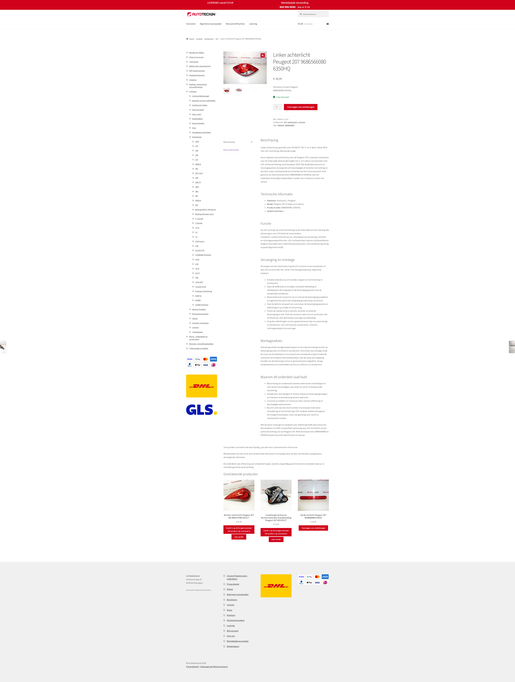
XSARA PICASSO (201, 305)
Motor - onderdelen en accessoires (198, 337)
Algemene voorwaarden (211, 23)
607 (196, 205)
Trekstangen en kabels (198, 348)
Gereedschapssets (197, 75)
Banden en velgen (196, 52)
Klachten (231, 615)
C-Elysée (198, 223)
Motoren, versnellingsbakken (201, 344)
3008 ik (198, 164)
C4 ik (197, 259)
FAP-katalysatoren (197, 70)
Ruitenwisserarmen (200, 314)
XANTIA (198, 296)
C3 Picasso (199, 241)
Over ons (231, 636)
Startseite (191, 23)
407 (196, 196)
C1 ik (197, 227)
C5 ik (197, 268)
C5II (196, 277)
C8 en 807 (199, 282)
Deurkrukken (197, 119)
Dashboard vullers (199, 105)
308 (196, 178)
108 (196, 150)
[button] (263, 55)
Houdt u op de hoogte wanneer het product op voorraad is (239, 529)
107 (196, 146)
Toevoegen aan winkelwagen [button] (313, 528)
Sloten (195, 318)
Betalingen (232, 599)
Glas (194, 128)
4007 (197, 187)
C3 (196, 237)
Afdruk (230, 589)
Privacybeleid (233, 584)
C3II (196, 246)
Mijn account (232, 630)
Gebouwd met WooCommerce (214, 666)
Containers (193, 62)
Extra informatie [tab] (231, 149)
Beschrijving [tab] (229, 142)
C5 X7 (197, 273)
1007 (197, 141)
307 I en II (199, 173)
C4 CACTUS (199, 250)
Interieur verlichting (203, 291)
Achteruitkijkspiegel (200, 96)
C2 (196, 232)
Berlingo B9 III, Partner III (205, 209)
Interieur (192, 80)
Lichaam (199, 39)
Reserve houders (199, 309)
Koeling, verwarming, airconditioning (198, 85)
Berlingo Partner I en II (204, 214)
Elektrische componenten (200, 66)
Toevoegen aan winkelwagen (300, 107)
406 (196, 191)
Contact (230, 604)
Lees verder (239, 537)
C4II (196, 264)
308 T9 (198, 182)
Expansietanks (198, 123)
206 (196, 155)
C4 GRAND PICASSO (203, 255)
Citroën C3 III (200, 286)
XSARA (198, 300)
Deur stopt (196, 114)
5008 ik (198, 200)
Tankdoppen (197, 332)
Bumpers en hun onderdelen (203, 100)
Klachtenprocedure (235, 620)
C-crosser (199, 218)
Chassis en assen (196, 57)
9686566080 (289, 125)
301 (196, 168)
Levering (253, 23)
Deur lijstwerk (198, 110)
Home (191, 39)
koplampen (209, 39)
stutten (195, 327)
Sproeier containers (200, 323)
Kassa (229, 610)
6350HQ (281, 125)
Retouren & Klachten (235, 23)
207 (217, 39)
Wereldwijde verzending (238, 641)
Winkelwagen (233, 646)
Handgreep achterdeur (201, 132)
